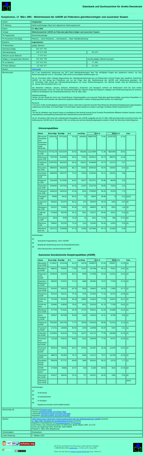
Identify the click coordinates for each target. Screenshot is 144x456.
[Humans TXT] (8, 451)
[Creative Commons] (20, 451)
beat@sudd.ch (73, 448)
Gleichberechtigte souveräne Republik (55, 414)
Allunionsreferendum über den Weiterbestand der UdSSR (78, 419)
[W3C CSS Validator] (13, 445)
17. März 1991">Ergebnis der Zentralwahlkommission (52, 421)
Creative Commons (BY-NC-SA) (79, 451)
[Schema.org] (27, 445)
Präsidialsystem (46, 410)
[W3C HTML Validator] (4, 445)
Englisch (77, 423)
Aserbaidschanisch (63, 423)
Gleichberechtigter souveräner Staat (52, 412)
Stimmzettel (36, 69)
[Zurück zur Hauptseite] (6, 10)
